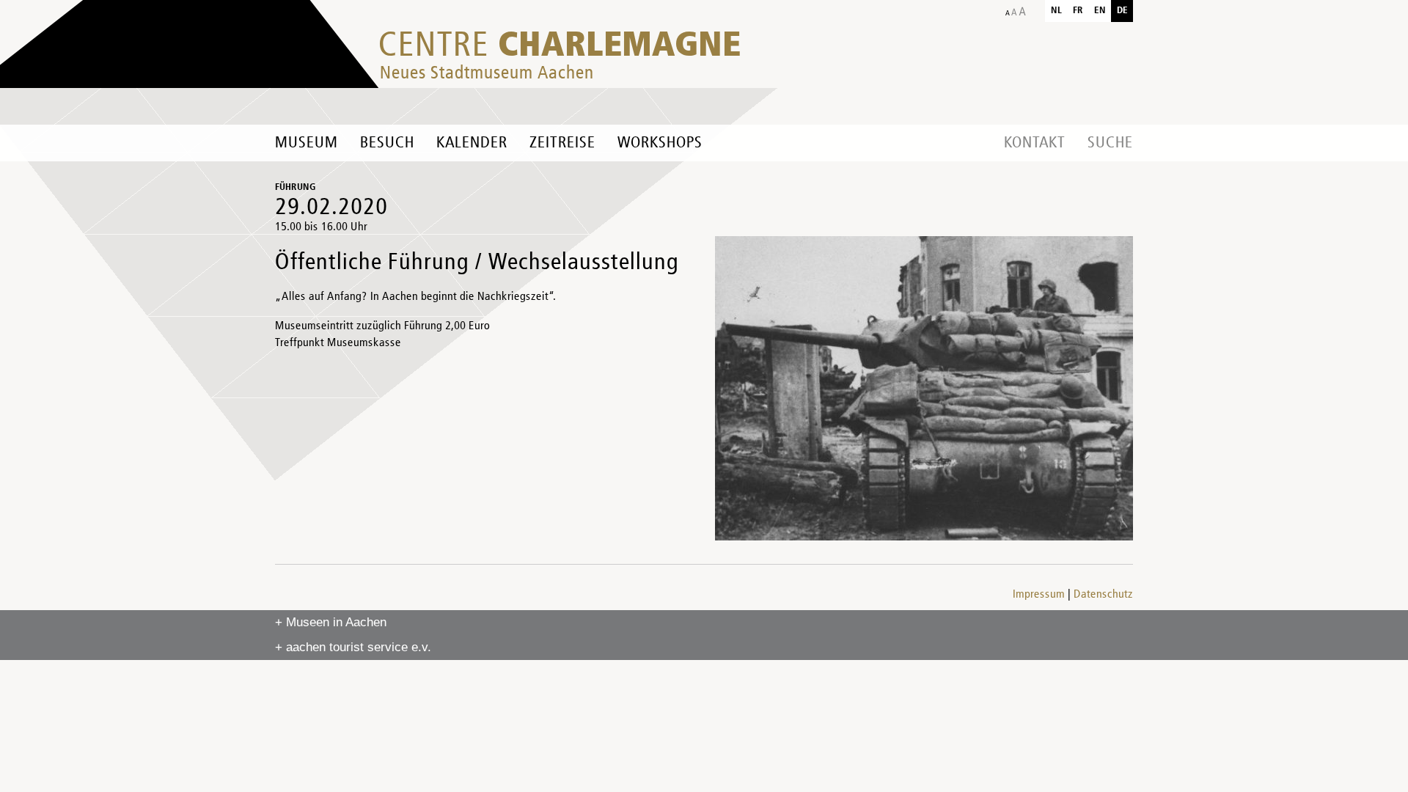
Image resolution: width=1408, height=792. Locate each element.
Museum (306, 143)
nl (1056, 10)
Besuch (387, 143)
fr (1078, 10)
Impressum (1039, 595)
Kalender (471, 143)
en (1100, 10)
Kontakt (1035, 143)
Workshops (660, 143)
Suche (1110, 143)
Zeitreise (562, 143)
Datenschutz (1103, 595)
